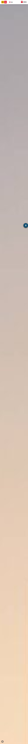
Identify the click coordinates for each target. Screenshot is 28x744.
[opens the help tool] (26, 225)
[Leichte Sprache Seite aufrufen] (22, 2)
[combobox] (11, 2)
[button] (2, 741)
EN (12, 2)
